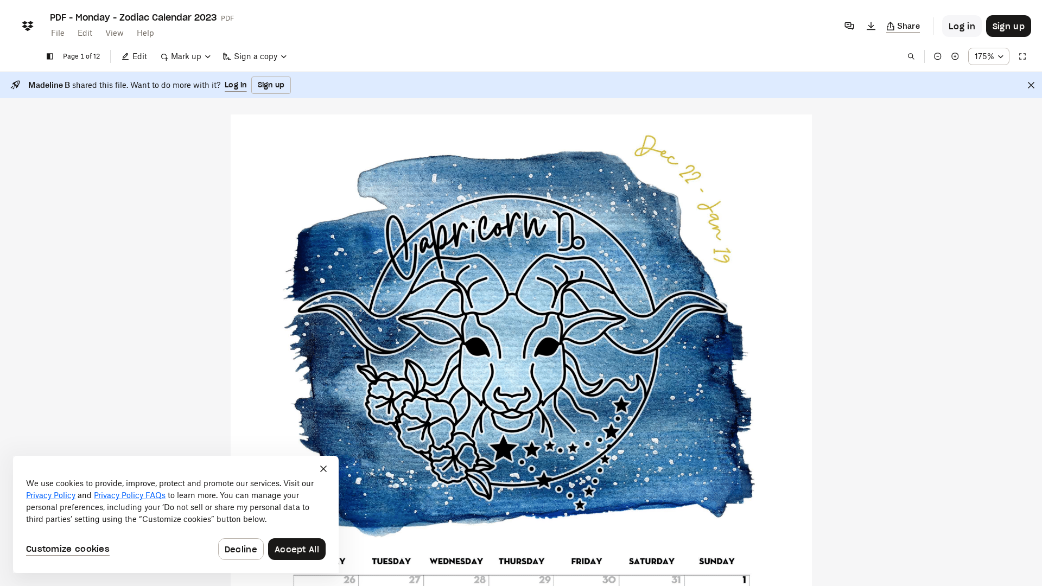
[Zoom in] (955, 56)
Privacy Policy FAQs (130, 495)
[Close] (1031, 85)
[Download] (871, 26)
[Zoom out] (937, 56)
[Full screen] (1022, 56)
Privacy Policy (50, 495)
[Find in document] (911, 56)
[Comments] (849, 26)
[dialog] (176, 514)
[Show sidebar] (50, 56)
